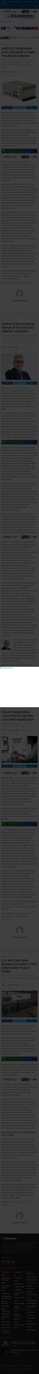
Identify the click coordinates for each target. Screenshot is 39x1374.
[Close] (37, 668)
